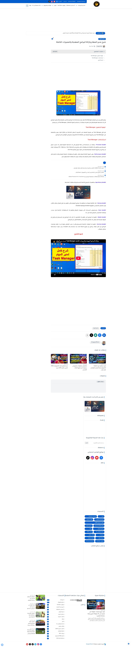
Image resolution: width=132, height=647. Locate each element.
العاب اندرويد (89, 519)
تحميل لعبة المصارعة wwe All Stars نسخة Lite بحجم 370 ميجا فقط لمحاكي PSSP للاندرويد (31, 623)
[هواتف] (47, 1)
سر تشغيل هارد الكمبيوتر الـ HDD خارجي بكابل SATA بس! (59, 367)
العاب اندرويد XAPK (99, 522)
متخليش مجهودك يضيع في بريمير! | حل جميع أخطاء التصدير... (79, 368)
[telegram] (35, 644)
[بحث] (27, 6)
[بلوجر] (37, 1)
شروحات (102, 534)
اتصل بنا (60, 1)
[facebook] (57, 1)
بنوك (30, 5)
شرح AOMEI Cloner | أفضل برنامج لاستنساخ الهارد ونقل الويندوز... (88, 168)
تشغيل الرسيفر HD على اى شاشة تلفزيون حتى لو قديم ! (31, 598)
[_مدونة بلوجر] (31, 1)
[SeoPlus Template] (105, 644)
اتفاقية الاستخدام (71, 1)
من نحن (65, 1)
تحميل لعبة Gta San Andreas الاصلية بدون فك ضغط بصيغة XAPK (31, 615)
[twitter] (30, 644)
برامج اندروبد (89, 525)
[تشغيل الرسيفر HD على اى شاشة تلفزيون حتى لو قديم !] (40, 598)
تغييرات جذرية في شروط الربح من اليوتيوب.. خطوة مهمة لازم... (80, 33)
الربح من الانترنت (100, 519)
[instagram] (52, 1)
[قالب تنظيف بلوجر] (26, 1)
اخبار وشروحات (81, 5)
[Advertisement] (66, 20)
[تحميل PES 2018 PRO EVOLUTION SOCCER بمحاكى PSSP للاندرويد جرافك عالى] (40, 631)
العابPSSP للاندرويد (99, 525)
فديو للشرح (100, 60)
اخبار (103, 516)
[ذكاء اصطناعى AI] (29, 1)
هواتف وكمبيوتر (47, 5)
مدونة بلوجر (101, 538)
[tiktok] (49, 1)
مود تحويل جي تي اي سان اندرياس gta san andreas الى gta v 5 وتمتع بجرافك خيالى (31, 607)
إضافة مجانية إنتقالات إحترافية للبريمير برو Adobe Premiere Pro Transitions (86, 176)
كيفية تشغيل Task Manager (97, 55)
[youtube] (54, 1)
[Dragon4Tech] (97, 4)
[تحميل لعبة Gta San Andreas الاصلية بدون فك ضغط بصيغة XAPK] (40, 614)
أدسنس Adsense (70, 5)
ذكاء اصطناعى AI (36, 5)
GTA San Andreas (90, 541)
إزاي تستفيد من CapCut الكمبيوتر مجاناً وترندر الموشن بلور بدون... (98, 368)
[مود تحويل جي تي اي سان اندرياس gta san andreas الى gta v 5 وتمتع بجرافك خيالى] (40, 606)
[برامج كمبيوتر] (39, 1)
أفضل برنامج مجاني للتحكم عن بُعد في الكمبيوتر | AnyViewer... (89, 172)
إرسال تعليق (100, 381)
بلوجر (55, 5)
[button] (99, 335)
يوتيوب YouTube (61, 5)
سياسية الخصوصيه (81, 1)
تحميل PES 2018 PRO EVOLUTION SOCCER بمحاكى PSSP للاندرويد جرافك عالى (31, 632)
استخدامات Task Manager (97, 58)
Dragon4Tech (99, 46)
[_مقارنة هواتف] (42, 1)
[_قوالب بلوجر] (34, 1)
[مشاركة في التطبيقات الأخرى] (87, 335)
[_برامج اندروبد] (44, 1)
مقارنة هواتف (91, 538)
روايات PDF (89, 531)
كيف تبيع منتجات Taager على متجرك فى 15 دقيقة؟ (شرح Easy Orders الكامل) (96, 614)
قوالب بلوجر (91, 534)
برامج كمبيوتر (102, 38)
